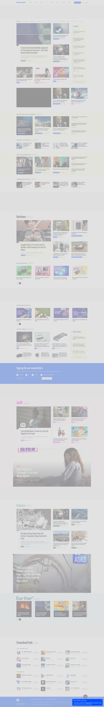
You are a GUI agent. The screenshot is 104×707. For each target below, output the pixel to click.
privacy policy (88, 703)
